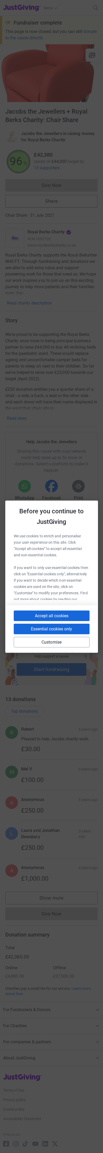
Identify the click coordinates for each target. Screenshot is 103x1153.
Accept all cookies (51, 615)
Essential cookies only (51, 628)
